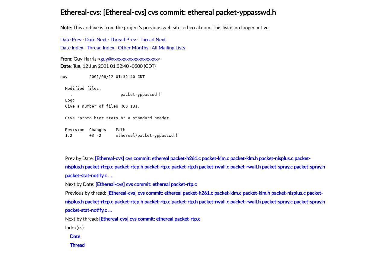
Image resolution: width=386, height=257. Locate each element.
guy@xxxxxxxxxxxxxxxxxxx (129, 59)
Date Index (71, 47)
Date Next (96, 39)
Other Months (133, 47)
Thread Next (153, 39)
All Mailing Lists (168, 47)
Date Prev (70, 39)
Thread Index (100, 47)
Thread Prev (123, 39)
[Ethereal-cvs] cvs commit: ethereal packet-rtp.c (146, 184)
